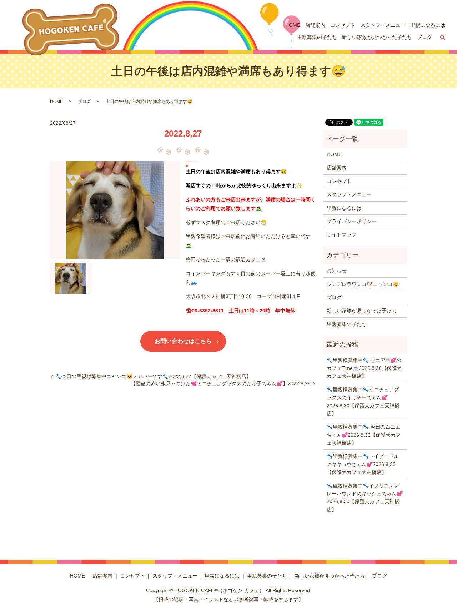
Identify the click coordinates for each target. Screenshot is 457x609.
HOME (292, 25)
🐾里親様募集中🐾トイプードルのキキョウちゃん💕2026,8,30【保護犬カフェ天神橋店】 (363, 464)
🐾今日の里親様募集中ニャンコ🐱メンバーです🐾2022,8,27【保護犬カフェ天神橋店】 (153, 376)
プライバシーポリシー (352, 221)
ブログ (424, 37)
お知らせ (337, 270)
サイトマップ (342, 234)
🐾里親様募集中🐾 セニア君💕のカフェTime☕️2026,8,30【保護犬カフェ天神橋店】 (364, 368)
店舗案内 (315, 25)
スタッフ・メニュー (382, 25)
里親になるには (427, 25)
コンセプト (342, 25)
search (442, 37)
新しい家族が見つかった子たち (377, 37)
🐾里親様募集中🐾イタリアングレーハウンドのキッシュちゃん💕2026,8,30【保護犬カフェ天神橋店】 (365, 498)
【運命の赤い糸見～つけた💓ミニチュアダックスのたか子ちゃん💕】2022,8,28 (221, 383)
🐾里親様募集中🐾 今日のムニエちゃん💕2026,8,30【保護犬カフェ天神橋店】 (364, 435)
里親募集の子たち (317, 37)
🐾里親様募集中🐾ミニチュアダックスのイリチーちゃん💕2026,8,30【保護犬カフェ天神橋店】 (363, 401)
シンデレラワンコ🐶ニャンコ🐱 (363, 284)
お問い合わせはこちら (183, 341)
